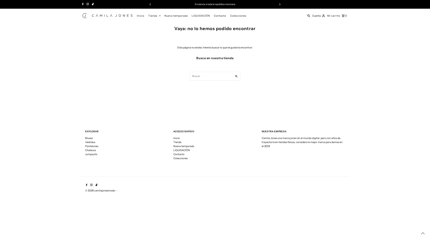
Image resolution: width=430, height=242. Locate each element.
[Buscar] (309, 16)
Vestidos (90, 142)
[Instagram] (87, 4)
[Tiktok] (92, 4)
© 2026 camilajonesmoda (100, 190)
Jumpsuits (91, 154)
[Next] (279, 4)
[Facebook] (82, 4)
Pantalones (91, 146)
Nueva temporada (176, 15)
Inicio (140, 15)
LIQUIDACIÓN (201, 15)
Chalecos (90, 150)
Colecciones (238, 15)
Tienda (152, 15)
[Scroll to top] (423, 233)
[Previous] (150, 4)
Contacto (220, 15)
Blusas (89, 138)
